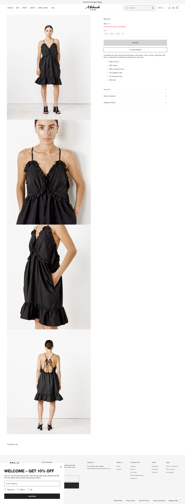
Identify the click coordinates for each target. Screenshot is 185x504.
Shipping (133, 466)
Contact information (159, 500)
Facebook (155, 469)
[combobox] (138, 8)
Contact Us (133, 478)
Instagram (155, 466)
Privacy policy (130, 500)
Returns (132, 469)
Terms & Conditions (172, 466)
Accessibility (170, 472)
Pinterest (154, 472)
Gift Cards (133, 472)
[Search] (152, 7)
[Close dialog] (60, 466)
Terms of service (144, 500)
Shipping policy (173, 500)
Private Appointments (137, 475)
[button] (169, 8)
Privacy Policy (170, 469)
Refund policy (118, 500)
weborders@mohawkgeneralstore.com (97, 468)
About (118, 466)
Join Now (32, 496)
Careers (119, 469)
